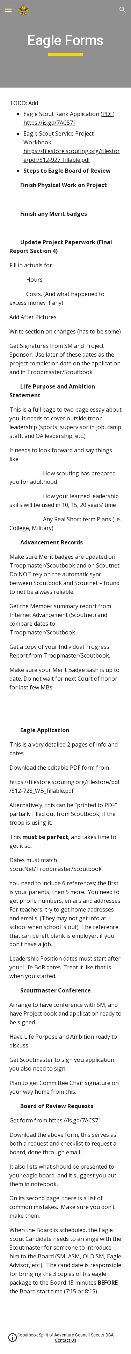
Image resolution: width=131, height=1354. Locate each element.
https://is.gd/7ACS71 (49, 122)
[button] (8, 9)
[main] (66, 44)
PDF (107, 114)
